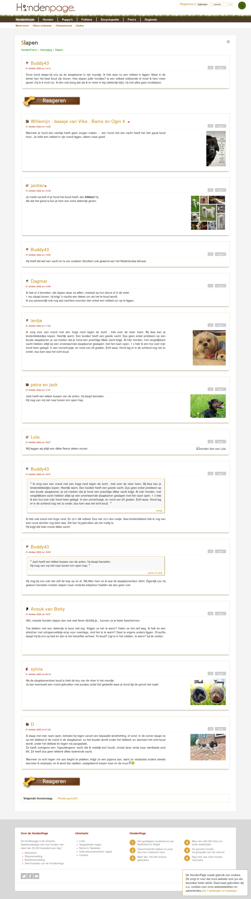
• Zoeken (79, 25)
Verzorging (46, 50)
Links (82, 841)
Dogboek (151, 19)
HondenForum (29, 50)
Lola (35, 437)
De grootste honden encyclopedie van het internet (208, 850)
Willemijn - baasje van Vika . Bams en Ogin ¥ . (79, 121)
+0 (210, 67)
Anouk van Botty (48, 608)
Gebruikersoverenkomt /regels (95, 851)
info (204, 891)
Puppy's (67, 19)
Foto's (132, 19)
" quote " (220, 67)
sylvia (37, 668)
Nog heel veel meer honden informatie (207, 858)
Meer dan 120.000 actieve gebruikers (151, 858)
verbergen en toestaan (223, 891)
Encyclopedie (110, 19)
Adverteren (31, 852)
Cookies (83, 855)
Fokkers (86, 19)
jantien (38, 185)
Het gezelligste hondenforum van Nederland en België (155, 842)
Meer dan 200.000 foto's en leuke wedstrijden (207, 842)
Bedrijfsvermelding (35, 860)
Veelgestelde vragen (90, 844)
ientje (36, 320)
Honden (48, 19)
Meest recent (22, 25)
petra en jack (44, 384)
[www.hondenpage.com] (46, 14)
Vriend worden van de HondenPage (44, 863)
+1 (210, 285)
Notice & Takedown (90, 848)
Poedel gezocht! (68, 798)
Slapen (59, 50)
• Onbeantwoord (63, 25)
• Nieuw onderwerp (42, 25)
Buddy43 (40, 63)
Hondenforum (25, 19)
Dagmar (39, 281)
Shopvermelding (33, 856)
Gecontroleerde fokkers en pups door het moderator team (155, 850)
